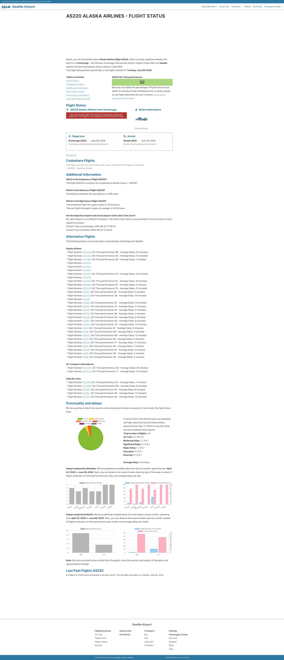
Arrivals (98, 634)
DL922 (86, 393)
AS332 (86, 317)
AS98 (85, 357)
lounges (173, 641)
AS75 (85, 346)
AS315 (86, 313)
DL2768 (87, 386)
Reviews (173, 638)
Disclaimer (117, 657)
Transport (149, 631)
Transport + (236, 6)
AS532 (86, 335)
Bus (146, 634)
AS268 (86, 302)
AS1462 (87, 270)
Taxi (146, 638)
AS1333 (87, 252)
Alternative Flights (75, 91)
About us (131, 657)
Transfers (149, 645)
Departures (100, 638)
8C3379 (87, 367)
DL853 (86, 389)
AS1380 (87, 259)
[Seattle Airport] (6, 7)
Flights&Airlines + (209, 6)
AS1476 (87, 281)
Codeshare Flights (75, 84)
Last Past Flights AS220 (78, 98)
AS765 (86, 349)
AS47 (85, 328)
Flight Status (72, 80)
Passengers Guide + (273, 6)
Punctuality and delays (77, 95)
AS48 (85, 331)
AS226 (86, 295)
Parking (247, 6)
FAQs (171, 645)
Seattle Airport (23, 6)
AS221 (86, 292)
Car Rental (257, 6)
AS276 (86, 310)
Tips (171, 649)
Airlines (98, 645)
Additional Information (77, 88)
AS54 (85, 339)
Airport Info (224, 6)
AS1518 (86, 288)
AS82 (85, 353)
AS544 (86, 342)
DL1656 (87, 382)
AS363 (86, 320)
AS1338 (87, 255)
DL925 (86, 396)
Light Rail (148, 641)
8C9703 (87, 371)
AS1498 (87, 284)
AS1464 (87, 273)
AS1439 (87, 263)
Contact (124, 657)
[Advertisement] (142, 39)
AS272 (86, 306)
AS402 (86, 324)
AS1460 (87, 266)
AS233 (86, 299)
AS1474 (86, 277)
